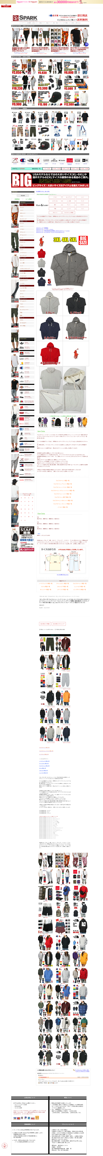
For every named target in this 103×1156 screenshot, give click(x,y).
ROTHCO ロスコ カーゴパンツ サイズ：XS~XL (60, 53)
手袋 (21, 312)
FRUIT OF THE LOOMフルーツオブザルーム (29, 402)
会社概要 (29, 22)
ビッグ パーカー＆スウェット (57, 232)
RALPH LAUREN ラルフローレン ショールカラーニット (50, 830)
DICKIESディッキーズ (27, 387)
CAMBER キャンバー (27, 359)
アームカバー (23, 301)
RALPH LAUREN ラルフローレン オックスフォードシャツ (51, 827)
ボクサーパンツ (23, 280)
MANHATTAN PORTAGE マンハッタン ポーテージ (27, 419)
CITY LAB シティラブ (27, 372)
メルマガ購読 (65, 22)
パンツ (21, 249)
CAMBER (46, 163)
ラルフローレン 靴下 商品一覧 (63, 497)
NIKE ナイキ (26, 438)
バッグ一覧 (22, 273)
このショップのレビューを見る (82, 1071)
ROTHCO (15, 163)
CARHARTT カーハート (27, 363)
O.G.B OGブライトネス (28, 444)
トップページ (23, 22)
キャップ (22, 260)
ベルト (21, 304)
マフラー (22, 306)
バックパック (23, 276)
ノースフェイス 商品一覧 (45, 583)
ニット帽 (22, 262)
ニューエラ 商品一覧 (79, 586)
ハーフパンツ (23, 252)
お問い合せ (77, 22)
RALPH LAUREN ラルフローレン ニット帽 (48, 824)
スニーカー (22, 290)
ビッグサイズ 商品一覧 (80, 589)
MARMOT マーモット (27, 424)
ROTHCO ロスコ (27, 460)
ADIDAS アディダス (27, 343)
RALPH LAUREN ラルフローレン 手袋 (47, 833)
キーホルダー (23, 322)
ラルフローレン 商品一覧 (62, 480)
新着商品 (17, 199)
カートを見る (71, 22)
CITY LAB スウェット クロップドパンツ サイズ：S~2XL (21, 53)
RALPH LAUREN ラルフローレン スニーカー (48, 820)
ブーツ (21, 293)
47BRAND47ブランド (27, 393)
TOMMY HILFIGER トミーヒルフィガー (29, 465)
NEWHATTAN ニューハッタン (28, 434)
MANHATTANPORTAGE (69, 164)
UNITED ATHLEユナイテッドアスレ (29, 480)
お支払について (35, 22)
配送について (42, 22)
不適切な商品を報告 (60, 629)
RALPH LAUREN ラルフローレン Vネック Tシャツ (49, 818)
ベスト (21, 216)
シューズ (69, 208)
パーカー (22, 229)
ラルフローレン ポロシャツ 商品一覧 (63, 500)
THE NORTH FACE (30, 163)
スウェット (22, 232)
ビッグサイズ (47, 232)
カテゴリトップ (39, 227)
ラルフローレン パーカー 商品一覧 (62, 487)
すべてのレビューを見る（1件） (82, 1070)
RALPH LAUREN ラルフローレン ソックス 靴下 (49, 821)
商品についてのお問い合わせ (47, 629)
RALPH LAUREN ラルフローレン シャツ (47, 836)
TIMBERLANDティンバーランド (28, 474)
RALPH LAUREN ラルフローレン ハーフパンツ (49, 835)
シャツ (21, 210)
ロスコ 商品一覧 (45, 586)
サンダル (22, 296)
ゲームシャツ (23, 235)
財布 (21, 315)
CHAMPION (23, 163)
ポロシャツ (22, 213)
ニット (21, 237)
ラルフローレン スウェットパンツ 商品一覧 (62, 490)
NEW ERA (85, 163)
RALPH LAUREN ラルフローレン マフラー (48, 831)
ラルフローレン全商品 (68, 212)
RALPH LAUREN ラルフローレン (28, 455)
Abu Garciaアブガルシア (27, 348)
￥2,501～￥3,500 (66, 168)
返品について (49, 22)
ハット (21, 265)
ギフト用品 (22, 325)
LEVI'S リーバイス (27, 413)
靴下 (55, 204)
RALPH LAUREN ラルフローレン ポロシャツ (48, 825)
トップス (46, 229)
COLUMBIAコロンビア (27, 377)
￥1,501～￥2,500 (56, 168)
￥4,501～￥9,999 (84, 168)
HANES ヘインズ (26, 407)
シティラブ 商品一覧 (62, 589)
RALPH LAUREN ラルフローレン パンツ (47, 838)
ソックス (22, 283)
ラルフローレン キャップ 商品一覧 (62, 503)
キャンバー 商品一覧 (45, 589)
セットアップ (23, 255)
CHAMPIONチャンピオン (27, 368)
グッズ (82, 201)
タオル (21, 320)
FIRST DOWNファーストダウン (28, 397)
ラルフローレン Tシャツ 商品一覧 (63, 484)
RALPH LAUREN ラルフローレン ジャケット (48, 834)
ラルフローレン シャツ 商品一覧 (62, 494)
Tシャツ (22, 207)
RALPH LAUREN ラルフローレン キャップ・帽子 (49, 822)
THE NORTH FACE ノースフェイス (28, 470)
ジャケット (22, 242)
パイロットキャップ (25, 268)
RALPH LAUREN (38, 163)
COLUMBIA (62, 163)
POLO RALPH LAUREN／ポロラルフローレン (54, 230)
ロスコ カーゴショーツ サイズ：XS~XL (40, 53)
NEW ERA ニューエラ (27, 429)
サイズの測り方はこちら (62, 574)
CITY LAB (54, 163)
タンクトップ (23, 219)
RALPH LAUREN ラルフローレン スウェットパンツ (49, 829)
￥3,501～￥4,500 (75, 168)
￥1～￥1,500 (47, 168)
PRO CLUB (77, 163)
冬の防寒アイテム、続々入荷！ (43, 191)
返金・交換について (57, 22)
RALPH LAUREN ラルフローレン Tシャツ (47, 817)
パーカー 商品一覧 (63, 507)
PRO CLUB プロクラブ (27, 450)
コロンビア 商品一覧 (62, 586)
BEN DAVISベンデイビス (27, 353)
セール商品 (29, 199)
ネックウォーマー (24, 309)
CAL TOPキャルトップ (27, 381)
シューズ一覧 (23, 288)
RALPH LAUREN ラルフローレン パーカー (48, 826)
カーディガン (55, 201)
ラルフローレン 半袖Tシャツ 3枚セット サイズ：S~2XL (79, 53)
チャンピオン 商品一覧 (62, 583)
